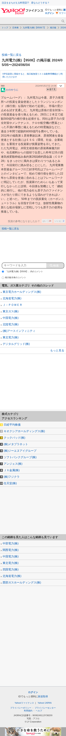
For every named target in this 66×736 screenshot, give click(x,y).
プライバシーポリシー (20, 708)
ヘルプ (39, 710)
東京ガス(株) (10, 311)
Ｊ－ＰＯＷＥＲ (12, 304)
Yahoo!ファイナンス (24, 703)
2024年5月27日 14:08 (45, 86)
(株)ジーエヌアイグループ (20, 450)
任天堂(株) (10, 483)
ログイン (49, 13)
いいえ (59, 221)
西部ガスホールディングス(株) (22, 582)
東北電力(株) (10, 337)
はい (47, 221)
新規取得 (43, 696)
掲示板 (53, 27)
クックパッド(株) (14, 437)
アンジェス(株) (13, 463)
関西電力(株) (10, 549)
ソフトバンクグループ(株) (20, 457)
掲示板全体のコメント (15, 277)
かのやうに (12, 89)
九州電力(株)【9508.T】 (34, 27)
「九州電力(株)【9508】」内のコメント (24, 271)
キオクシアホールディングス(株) (24, 431)
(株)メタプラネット (16, 444)
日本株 (15, 27)
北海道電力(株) (12, 298)
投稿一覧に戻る (11, 54)
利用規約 (28, 710)
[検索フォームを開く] (63, 21)
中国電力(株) (10, 317)
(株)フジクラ (12, 476)
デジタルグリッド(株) (16, 343)
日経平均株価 (12, 424)
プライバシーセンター (45, 708)
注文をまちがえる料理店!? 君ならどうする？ (25, 2)
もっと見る (57, 350)
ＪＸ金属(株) (12, 470)
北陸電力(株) (10, 324)
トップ (5, 27)
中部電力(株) (10, 543)
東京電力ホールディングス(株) (22, 291)
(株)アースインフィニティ (19, 330)
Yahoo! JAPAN (45, 703)
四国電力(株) (10, 569)
